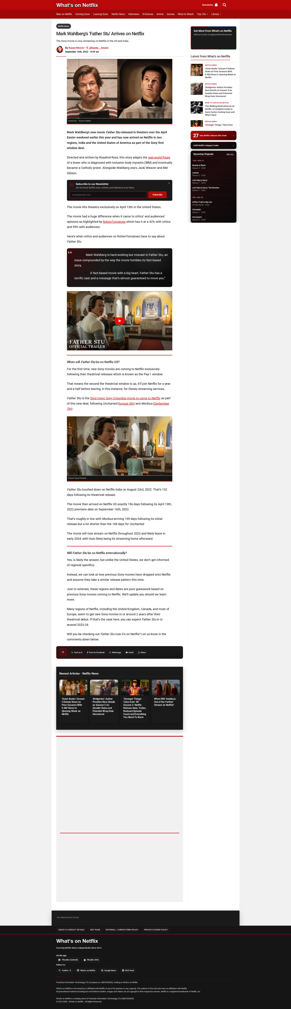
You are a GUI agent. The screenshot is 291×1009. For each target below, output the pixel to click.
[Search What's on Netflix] (224, 5)
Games (170, 14)
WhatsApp (116, 652)
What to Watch (186, 14)
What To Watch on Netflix (217, 103)
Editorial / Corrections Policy (122, 930)
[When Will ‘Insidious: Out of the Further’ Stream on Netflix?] (166, 687)
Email (131, 652)
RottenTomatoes (114, 222)
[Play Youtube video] (119, 320)
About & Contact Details (71, 930)
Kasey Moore (76, 47)
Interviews (133, 14)
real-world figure (159, 157)
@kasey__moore (98, 47)
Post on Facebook (97, 652)
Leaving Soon (100, 14)
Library (215, 14)
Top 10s (201, 14)
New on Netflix (64, 14)
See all (230, 154)
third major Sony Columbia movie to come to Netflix (125, 398)
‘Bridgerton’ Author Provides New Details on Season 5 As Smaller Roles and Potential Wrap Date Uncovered (104, 706)
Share (143, 652)
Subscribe (157, 194)
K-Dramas (148, 14)
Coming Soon (82, 14)
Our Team (95, 930)
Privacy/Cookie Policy (156, 930)
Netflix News (118, 14)
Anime (160, 14)
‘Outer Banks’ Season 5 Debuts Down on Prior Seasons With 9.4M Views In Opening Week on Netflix (73, 706)
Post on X (78, 652)
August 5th (126, 403)
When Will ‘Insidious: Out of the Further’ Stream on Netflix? (165, 701)
